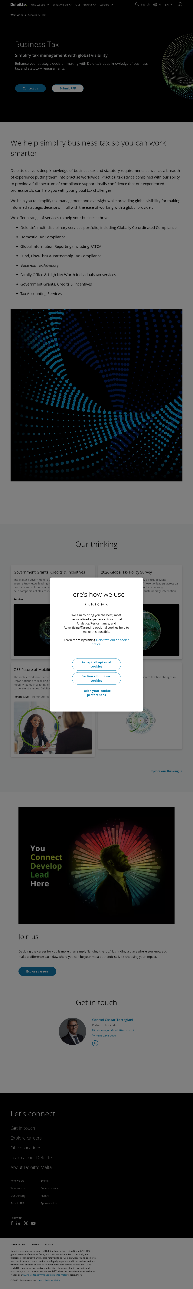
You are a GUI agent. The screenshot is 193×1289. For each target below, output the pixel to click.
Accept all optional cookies (96, 664)
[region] (96, 644)
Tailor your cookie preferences (96, 693)
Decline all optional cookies (96, 678)
